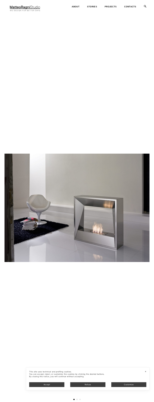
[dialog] (87, 379)
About (76, 7)
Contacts (130, 7)
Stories (92, 7)
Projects (111, 7)
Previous (5, 12)
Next (151, 12)
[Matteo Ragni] (25, 6)
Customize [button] (129, 384)
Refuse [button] (88, 384)
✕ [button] (145, 371)
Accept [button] (47, 384)
